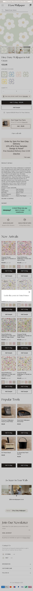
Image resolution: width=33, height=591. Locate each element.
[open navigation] (2, 5)
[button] (31, 2)
